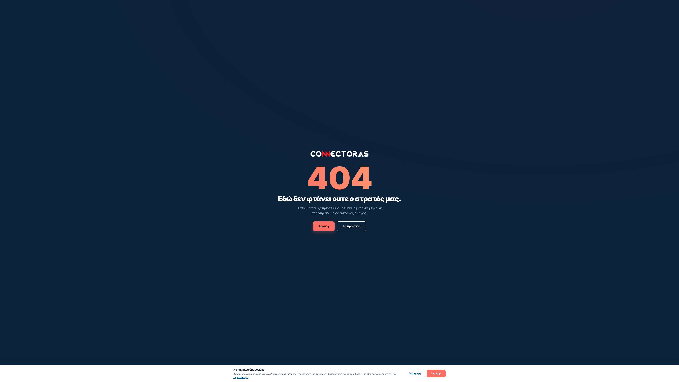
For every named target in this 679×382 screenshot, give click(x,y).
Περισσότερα (240, 377)
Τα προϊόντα (351, 226)
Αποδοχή (436, 373)
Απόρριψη (415, 373)
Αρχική (324, 226)
